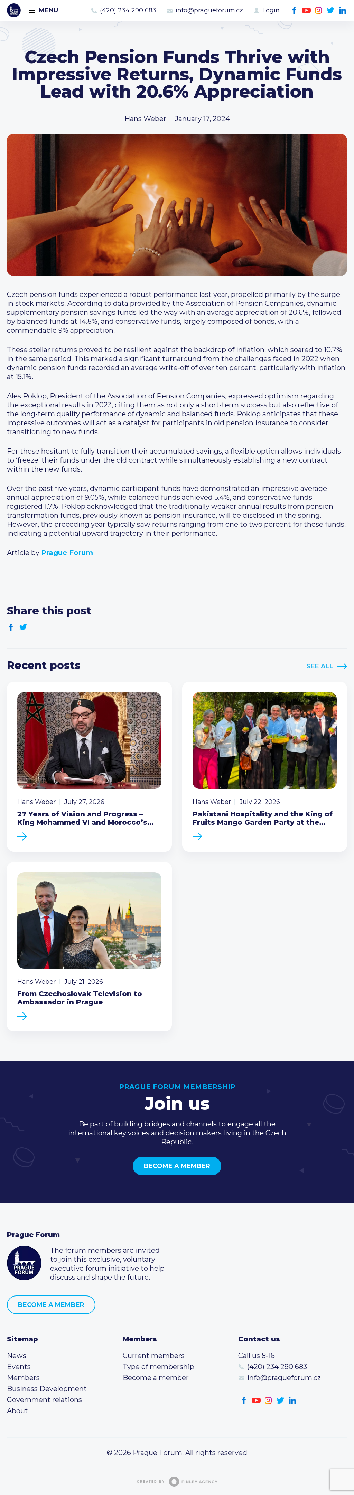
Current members (154, 1355)
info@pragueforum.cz (209, 10)
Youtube (306, 10)
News (16, 1355)
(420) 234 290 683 (128, 10)
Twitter (330, 10)
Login (271, 10)
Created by (151, 1481)
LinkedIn (342, 10)
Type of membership (158, 1366)
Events (19, 1366)
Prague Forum (14, 10)
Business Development (47, 1389)
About (17, 1411)
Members (23, 1377)
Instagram (318, 10)
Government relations (44, 1400)
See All (320, 666)
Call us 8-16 (256, 1355)
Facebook (294, 10)
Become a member (177, 1166)
